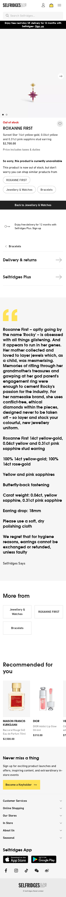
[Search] (7, 15)
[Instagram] (16, 873)
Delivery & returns (20, 260)
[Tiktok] (26, 873)
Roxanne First (16, 329)
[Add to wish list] (60, 124)
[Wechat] (37, 873)
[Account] (43, 5)
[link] (16, 732)
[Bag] (51, 5)
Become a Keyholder (19, 784)
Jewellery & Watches (17, 612)
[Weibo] (47, 873)
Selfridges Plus (17, 277)
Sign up (39, 26)
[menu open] (59, 5)
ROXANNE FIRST (17, 128)
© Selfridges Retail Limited (33, 891)
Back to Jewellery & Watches (33, 205)
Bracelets (15, 246)
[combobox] (36, 15)
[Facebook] (6, 873)
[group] (33, 714)
